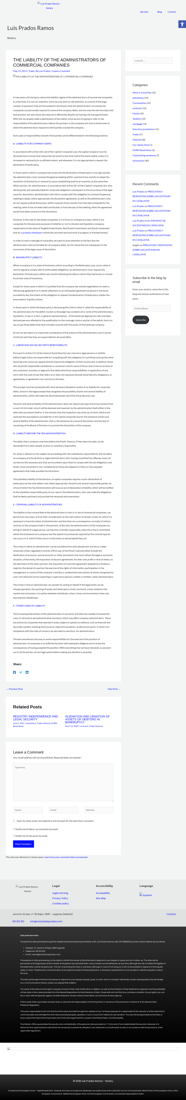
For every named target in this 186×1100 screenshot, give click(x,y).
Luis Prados (138, 191)
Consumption (139, 103)
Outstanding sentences (144, 155)
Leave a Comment (61, 71)
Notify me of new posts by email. (31, 835)
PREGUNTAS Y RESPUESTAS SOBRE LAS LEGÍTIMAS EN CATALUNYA (151, 196)
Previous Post (14, 688)
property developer (32, 232)
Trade (31, 71)
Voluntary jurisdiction (143, 129)
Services (144, 11)
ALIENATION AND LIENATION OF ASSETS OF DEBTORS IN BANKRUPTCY (87, 719)
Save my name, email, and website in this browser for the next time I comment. (55, 820)
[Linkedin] (27, 672)
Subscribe (141, 319)
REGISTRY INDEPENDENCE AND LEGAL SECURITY (35, 718)
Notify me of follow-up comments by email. (36, 829)
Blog (159, 11)
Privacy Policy (60, 898)
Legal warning (60, 893)
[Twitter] (20, 672)
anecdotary (31, 723)
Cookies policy (60, 903)
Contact (172, 11)
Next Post (114, 688)
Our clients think (141, 144)
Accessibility (103, 893)
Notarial (46, 723)
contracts (84, 726)
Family (136, 113)
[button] (182, 24)
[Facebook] (14, 672)
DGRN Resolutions (142, 150)
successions (138, 160)
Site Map (101, 898)
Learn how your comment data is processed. (66, 857)
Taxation (137, 118)
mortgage (137, 123)
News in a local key (142, 92)
